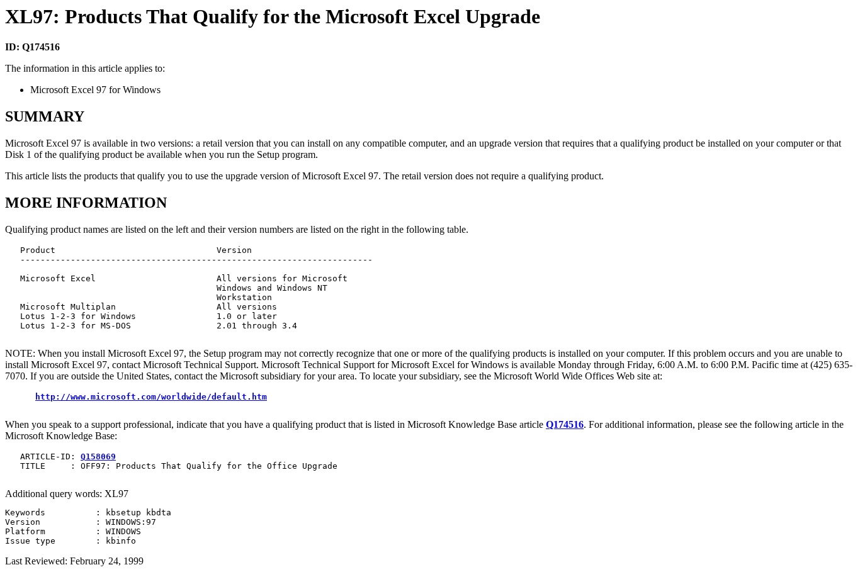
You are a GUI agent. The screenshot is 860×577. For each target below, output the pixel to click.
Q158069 (98, 456)
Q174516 (565, 424)
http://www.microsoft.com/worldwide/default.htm (151, 396)
